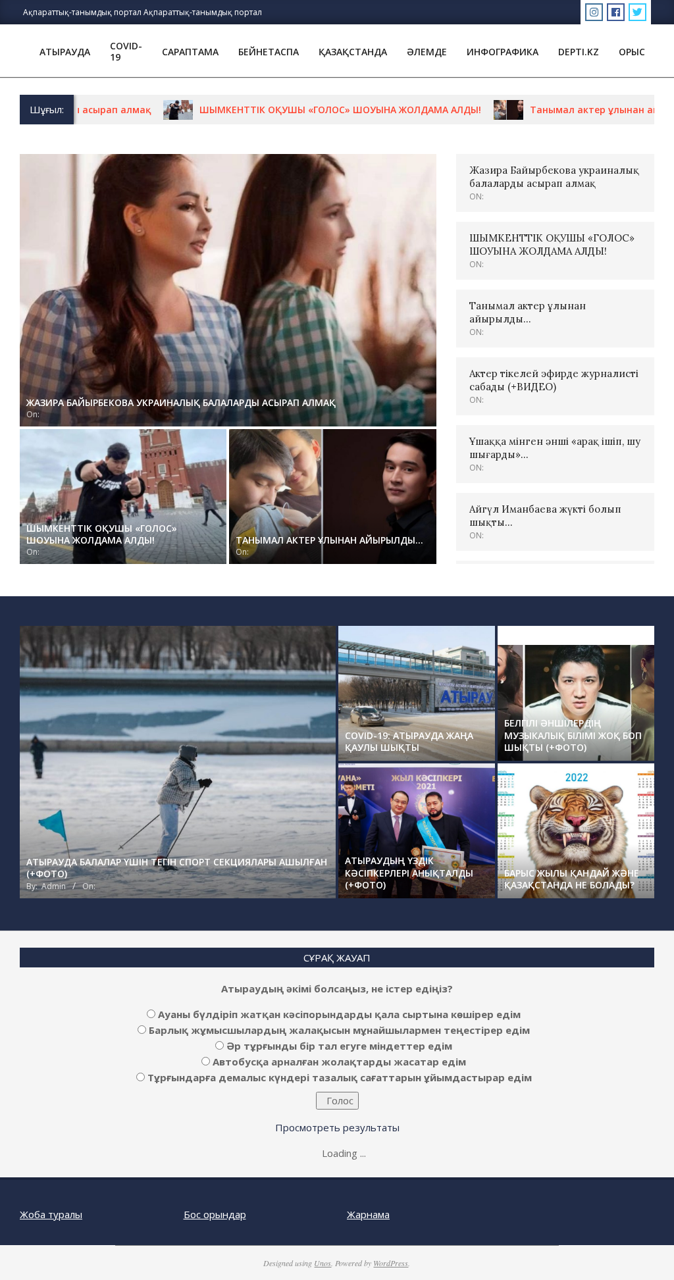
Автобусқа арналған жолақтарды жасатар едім (339, 1061)
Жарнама (368, 1214)
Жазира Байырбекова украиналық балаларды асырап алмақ (554, 177)
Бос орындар (215, 1214)
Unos (322, 1263)
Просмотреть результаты (337, 1127)
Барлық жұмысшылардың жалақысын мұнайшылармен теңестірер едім (339, 1030)
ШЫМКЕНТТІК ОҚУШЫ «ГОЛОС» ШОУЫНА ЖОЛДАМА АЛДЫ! (298, 109)
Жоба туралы (51, 1214)
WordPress (390, 1263)
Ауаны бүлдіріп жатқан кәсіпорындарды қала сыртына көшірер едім (339, 1014)
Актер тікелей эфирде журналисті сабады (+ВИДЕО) (553, 380)
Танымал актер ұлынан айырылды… (576, 109)
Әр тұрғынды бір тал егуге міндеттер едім (339, 1045)
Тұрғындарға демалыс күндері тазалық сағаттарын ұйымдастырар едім (339, 1077)
